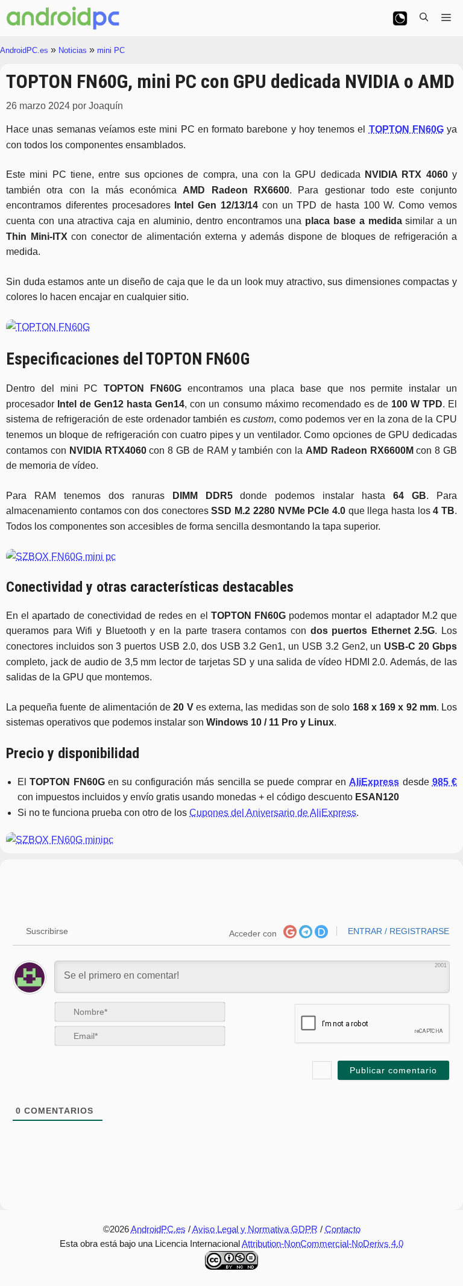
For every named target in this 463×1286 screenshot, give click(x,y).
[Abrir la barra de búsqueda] (424, 18)
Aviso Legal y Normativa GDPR (255, 1229)
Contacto (343, 1229)
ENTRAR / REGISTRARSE (397, 931)
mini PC (111, 50)
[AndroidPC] (63, 18)
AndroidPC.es (24, 50)
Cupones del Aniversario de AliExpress (272, 813)
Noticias (72, 50)
